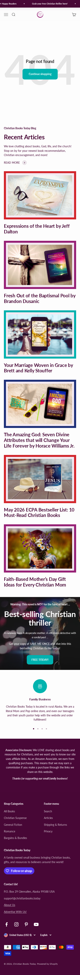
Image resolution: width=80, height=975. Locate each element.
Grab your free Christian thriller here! (48, 3)
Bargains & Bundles (15, 838)
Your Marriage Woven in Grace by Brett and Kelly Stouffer (38, 368)
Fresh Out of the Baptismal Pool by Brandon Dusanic (40, 298)
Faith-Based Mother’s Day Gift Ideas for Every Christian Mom (35, 581)
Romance (9, 831)
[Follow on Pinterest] (26, 924)
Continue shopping (40, 74)
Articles (48, 818)
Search (48, 811)
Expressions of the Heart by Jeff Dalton (37, 228)
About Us (9, 905)
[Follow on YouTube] (36, 924)
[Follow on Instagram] (16, 924)
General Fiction (13, 824)
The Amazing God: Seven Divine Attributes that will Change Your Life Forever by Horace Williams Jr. (39, 440)
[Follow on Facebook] (6, 924)
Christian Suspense (15, 818)
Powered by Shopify (47, 963)
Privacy (48, 831)
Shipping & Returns (55, 824)
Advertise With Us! (15, 911)
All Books (9, 811)
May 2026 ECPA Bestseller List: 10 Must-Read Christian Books (39, 512)
